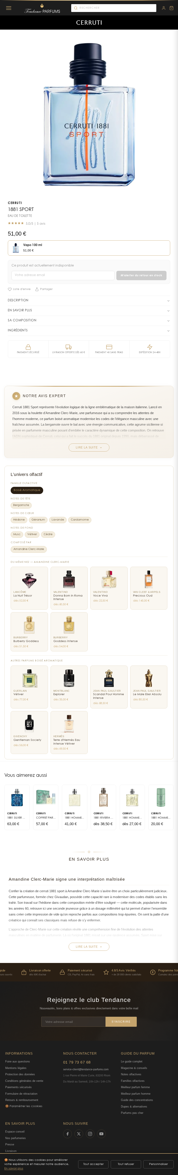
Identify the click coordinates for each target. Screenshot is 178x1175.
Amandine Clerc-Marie (28, 549)
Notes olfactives (131, 1074)
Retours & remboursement (21, 1100)
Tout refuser (126, 1164)
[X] (78, 1133)
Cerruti (15, 203)
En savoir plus (13, 1168)
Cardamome (80, 520)
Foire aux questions (17, 1061)
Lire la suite (87, 447)
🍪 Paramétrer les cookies (23, 1106)
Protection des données (20, 1074)
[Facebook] (67, 1133)
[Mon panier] (171, 8)
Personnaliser (158, 1164)
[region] (89, 972)
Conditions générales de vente (24, 1080)
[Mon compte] (164, 8)
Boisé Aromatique (27, 490)
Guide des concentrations (137, 1100)
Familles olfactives (133, 1080)
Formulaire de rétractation (21, 1093)
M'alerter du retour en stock (141, 275)
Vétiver (32, 534)
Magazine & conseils (134, 1068)
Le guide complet (131, 1061)
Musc (17, 534)
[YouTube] (101, 1133)
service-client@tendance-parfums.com (86, 1069)
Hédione (19, 520)
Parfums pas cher (132, 1112)
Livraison (10, 1151)
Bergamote (21, 505)
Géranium (38, 520)
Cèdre (48, 534)
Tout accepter (93, 1164)
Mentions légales (15, 1068)
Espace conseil (15, 1131)
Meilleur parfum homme (135, 1093)
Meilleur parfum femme (135, 1087)
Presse (9, 1144)
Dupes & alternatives (134, 1106)
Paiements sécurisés (18, 1087)
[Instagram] (90, 1133)
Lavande (58, 520)
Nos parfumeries (15, 1138)
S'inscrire (121, 1021)
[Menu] (8, 8)
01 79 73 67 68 (77, 1062)
